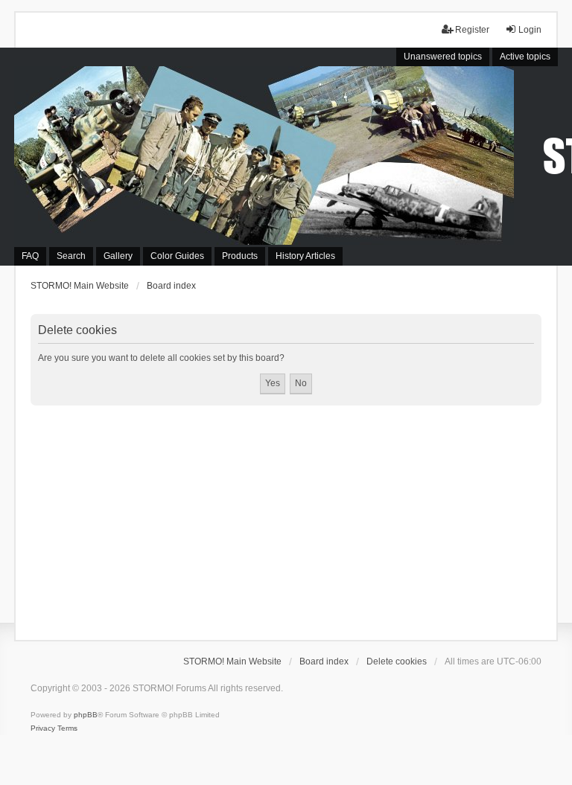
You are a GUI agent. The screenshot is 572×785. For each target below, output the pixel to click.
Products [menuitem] (240, 256)
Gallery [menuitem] (118, 256)
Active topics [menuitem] (525, 56)
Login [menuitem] (529, 30)
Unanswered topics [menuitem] (443, 56)
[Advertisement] (286, 517)
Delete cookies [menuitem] (396, 661)
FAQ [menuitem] (30, 256)
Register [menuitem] (472, 30)
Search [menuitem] (71, 256)
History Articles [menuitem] (305, 256)
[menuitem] (43, 728)
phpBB (86, 715)
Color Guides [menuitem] (177, 256)
